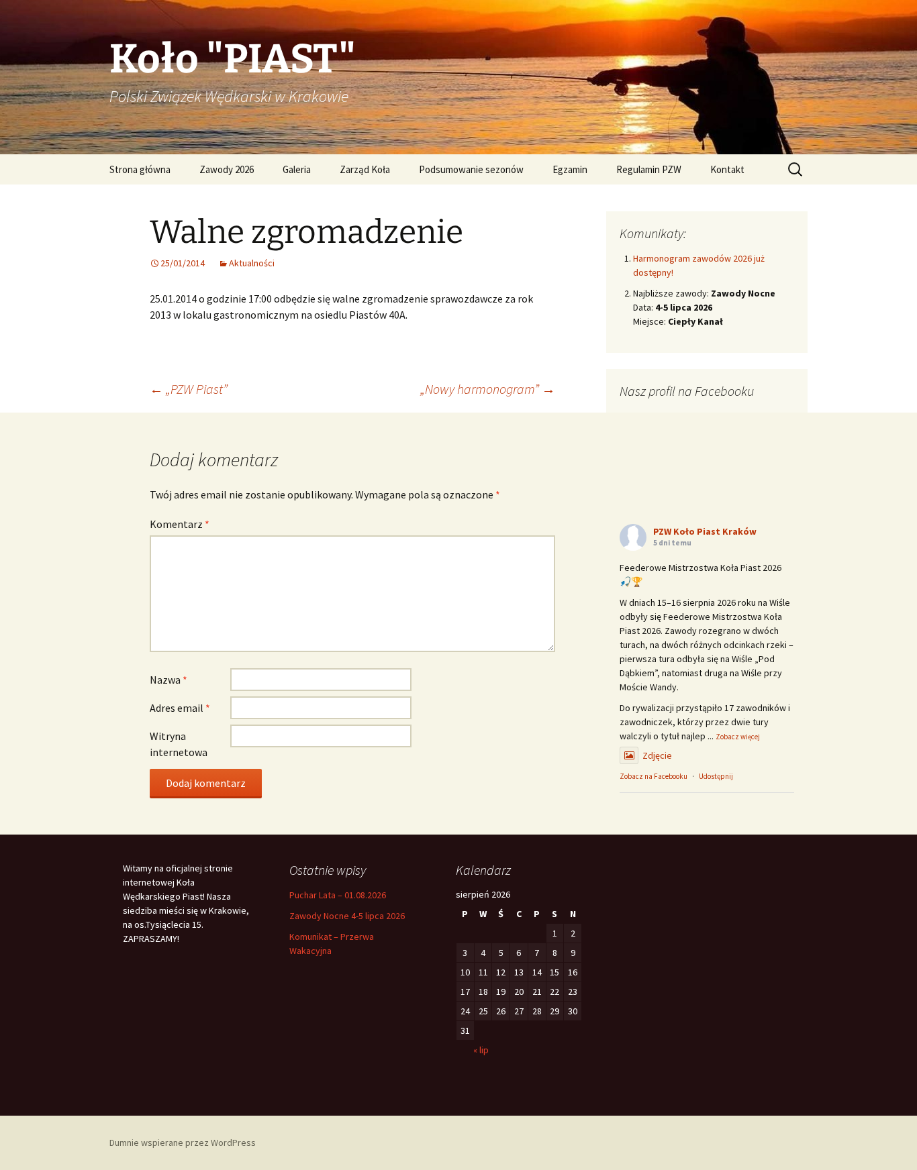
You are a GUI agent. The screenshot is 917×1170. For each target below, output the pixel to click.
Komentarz (179, 524)
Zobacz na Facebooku (653, 776)
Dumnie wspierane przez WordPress (182, 1142)
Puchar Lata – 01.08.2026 (337, 895)
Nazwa (168, 679)
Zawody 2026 (226, 169)
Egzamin (569, 169)
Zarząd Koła (365, 169)
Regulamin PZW (648, 169)
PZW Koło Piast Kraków (705, 531)
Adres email (180, 707)
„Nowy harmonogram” (487, 388)
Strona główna (140, 169)
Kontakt (727, 169)
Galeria (297, 169)
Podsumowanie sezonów (471, 169)
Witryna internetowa (178, 744)
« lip (481, 1050)
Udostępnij (716, 776)
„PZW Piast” (189, 388)
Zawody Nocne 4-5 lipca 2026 (347, 916)
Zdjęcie (657, 755)
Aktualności (252, 263)
